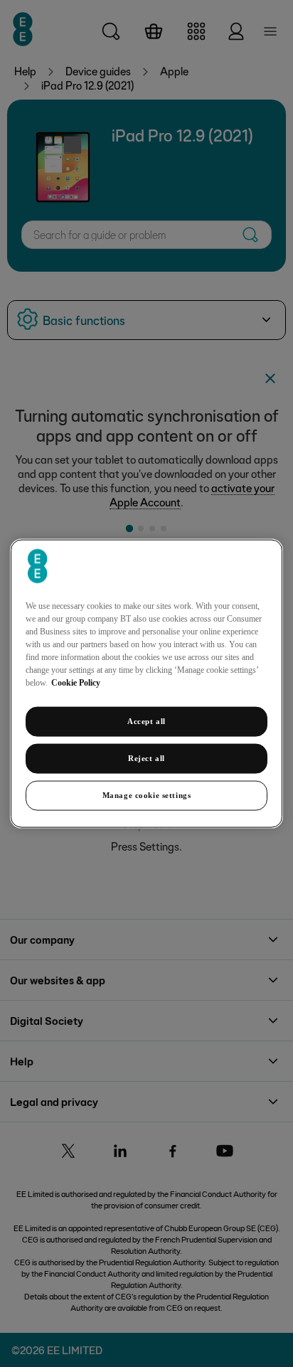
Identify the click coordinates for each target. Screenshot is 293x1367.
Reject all (146, 758)
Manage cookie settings (146, 794)
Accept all (146, 721)
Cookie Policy (75, 683)
